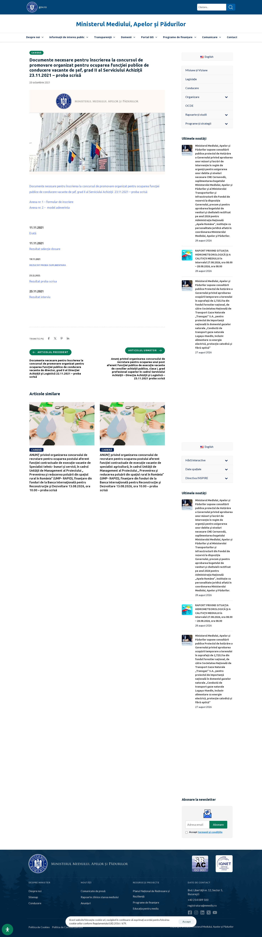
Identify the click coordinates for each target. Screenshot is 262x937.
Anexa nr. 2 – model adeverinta (49, 207)
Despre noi (33, 37)
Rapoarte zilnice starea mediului (100, 897)
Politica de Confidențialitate (67, 927)
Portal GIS (147, 37)
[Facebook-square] (190, 912)
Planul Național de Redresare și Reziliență (151, 893)
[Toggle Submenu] (226, 97)
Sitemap (33, 897)
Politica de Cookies (39, 927)
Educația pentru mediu (146, 908)
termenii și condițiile (210, 831)
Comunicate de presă (93, 891)
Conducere (35, 903)
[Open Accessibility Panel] (7, 929)
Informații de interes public (66, 37)
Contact (232, 37)
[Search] (230, 7)
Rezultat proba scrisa (43, 281)
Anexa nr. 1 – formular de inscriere (51, 201)
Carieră (36, 53)
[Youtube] (215, 912)
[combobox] (211, 7)
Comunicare (209, 37)
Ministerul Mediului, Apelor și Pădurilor (131, 24)
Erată (32, 233)
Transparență (103, 37)
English (208, 56)
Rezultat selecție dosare (44, 249)
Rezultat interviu (39, 297)
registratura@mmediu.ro (202, 905)
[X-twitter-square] (208, 912)
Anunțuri (86, 903)
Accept (205, 831)
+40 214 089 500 (198, 899)
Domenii (126, 37)
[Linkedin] (202, 912)
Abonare (218, 824)
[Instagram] (196, 912)
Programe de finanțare (177, 37)
